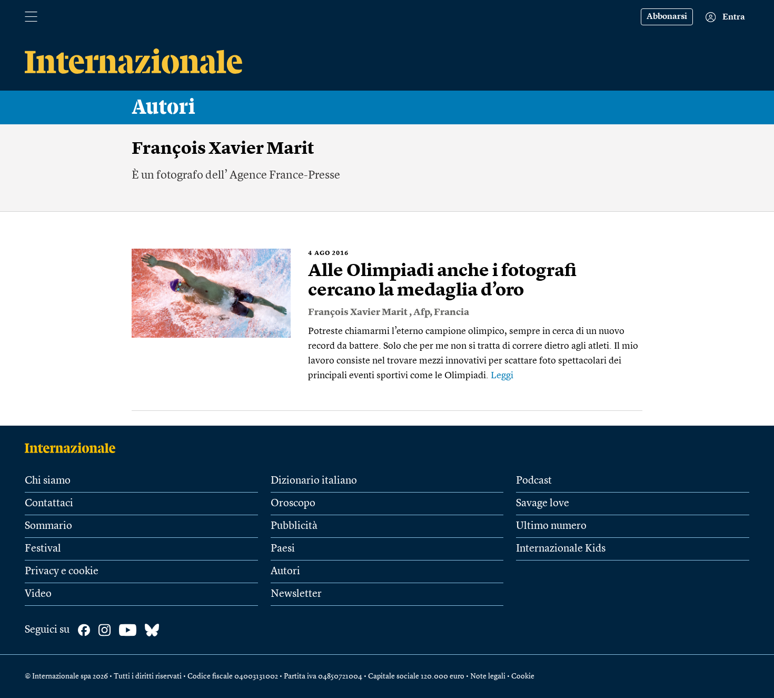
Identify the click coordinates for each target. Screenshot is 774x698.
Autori (164, 107)
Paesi (283, 549)
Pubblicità (294, 526)
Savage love (542, 503)
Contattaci (49, 503)
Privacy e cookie (61, 571)
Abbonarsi (667, 17)
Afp (421, 312)
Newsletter (296, 594)
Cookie (522, 676)
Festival (43, 549)
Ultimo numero (551, 526)
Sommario (48, 526)
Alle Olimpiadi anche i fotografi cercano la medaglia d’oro (442, 281)
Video (38, 594)
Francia (451, 312)
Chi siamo (48, 481)
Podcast (534, 481)
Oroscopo (293, 503)
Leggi (502, 375)
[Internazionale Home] (73, 448)
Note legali (487, 676)
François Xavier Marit (358, 312)
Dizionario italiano (314, 481)
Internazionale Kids (561, 549)
